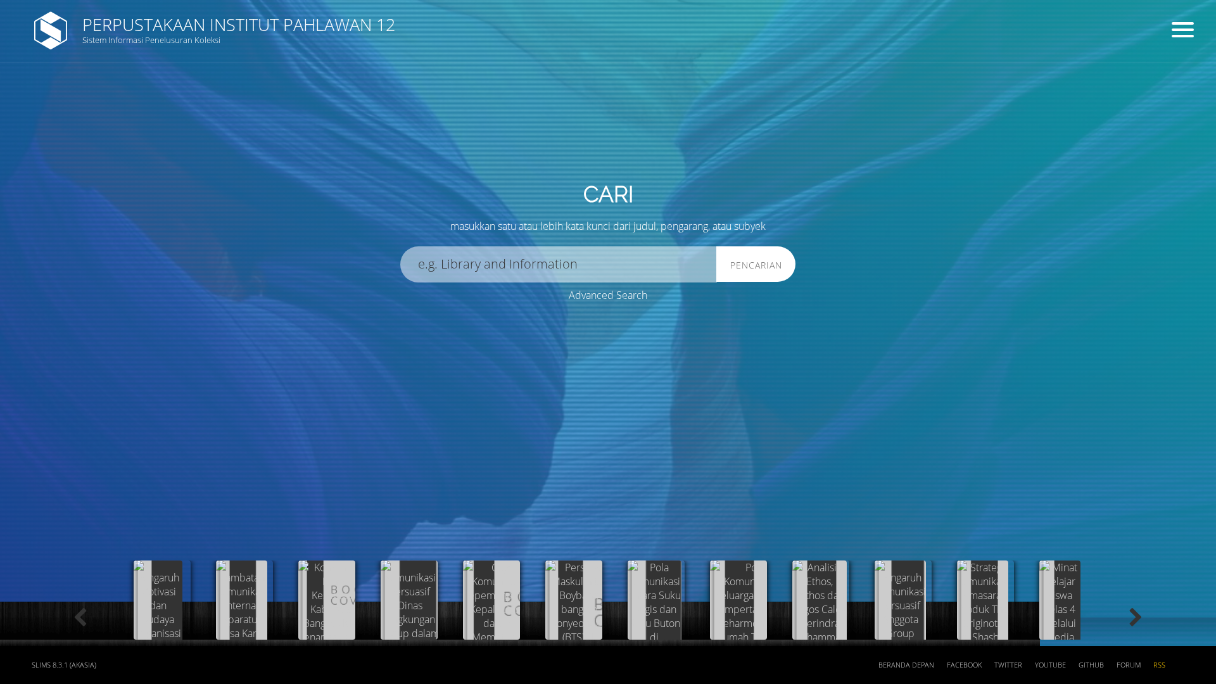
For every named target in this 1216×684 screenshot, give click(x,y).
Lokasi (520, 149)
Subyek (218, 101)
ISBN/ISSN (529, 101)
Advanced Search (608, 295)
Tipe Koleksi (228, 149)
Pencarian (756, 265)
